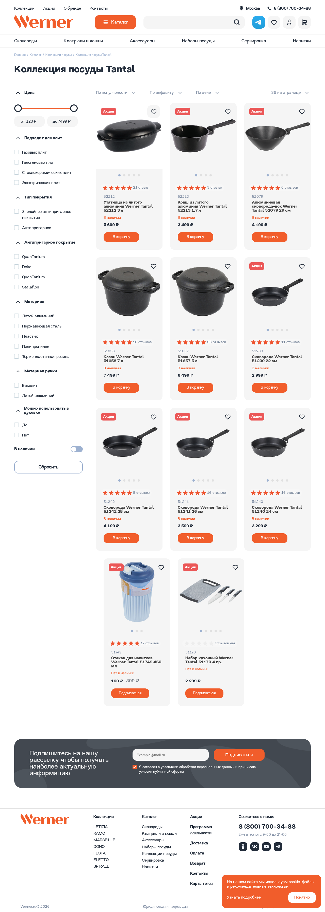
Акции (49, 9)
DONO (99, 847)
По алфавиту (162, 93)
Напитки (302, 41)
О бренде (72, 9)
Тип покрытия (38, 197)
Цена (29, 93)
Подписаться (239, 754)
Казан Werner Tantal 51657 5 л (198, 359)
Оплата (197, 853)
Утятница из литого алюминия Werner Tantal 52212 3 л (128, 206)
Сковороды (25, 41)
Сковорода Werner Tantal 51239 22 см (277, 359)
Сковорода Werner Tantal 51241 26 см (203, 510)
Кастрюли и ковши (83, 41)
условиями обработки (178, 767)
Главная (20, 55)
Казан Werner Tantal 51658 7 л (124, 359)
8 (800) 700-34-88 (267, 827)
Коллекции (24, 9)
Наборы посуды (198, 41)
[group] (118, 187)
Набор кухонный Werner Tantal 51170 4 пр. (209, 660)
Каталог (119, 22)
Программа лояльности (201, 830)
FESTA (99, 853)
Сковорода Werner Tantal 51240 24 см (277, 510)
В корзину (121, 237)
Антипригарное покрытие (49, 243)
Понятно (302, 898)
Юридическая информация (165, 906)
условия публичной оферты (161, 771)
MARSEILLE (104, 840)
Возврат (197, 864)
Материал (34, 302)
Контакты (99, 9)
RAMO (99, 834)
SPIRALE (101, 867)
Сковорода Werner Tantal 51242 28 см (129, 510)
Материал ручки (40, 371)
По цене (203, 93)
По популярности (111, 93)
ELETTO (101, 860)
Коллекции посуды (58, 55)
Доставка (199, 843)
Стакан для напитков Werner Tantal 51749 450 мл (136, 662)
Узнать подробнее (244, 898)
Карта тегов (201, 884)
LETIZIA (100, 827)
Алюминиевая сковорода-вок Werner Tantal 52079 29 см (274, 206)
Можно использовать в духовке (46, 411)
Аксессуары (142, 41)
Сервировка (253, 41)
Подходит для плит (43, 138)
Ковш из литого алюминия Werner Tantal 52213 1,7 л (202, 206)
